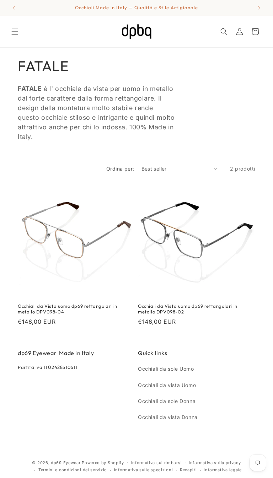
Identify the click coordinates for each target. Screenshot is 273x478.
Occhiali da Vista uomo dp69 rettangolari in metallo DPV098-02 (187, 309)
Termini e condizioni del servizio (72, 469)
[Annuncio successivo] (259, 8)
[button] (15, 31)
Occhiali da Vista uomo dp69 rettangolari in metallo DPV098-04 (67, 309)
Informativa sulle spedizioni (143, 469)
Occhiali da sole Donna (167, 401)
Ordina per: (120, 169)
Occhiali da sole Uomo (166, 369)
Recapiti (188, 469)
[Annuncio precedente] (14, 8)
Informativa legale (223, 469)
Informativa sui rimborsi (156, 462)
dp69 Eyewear (65, 462)
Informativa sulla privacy (215, 462)
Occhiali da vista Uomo (167, 385)
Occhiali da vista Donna (168, 417)
